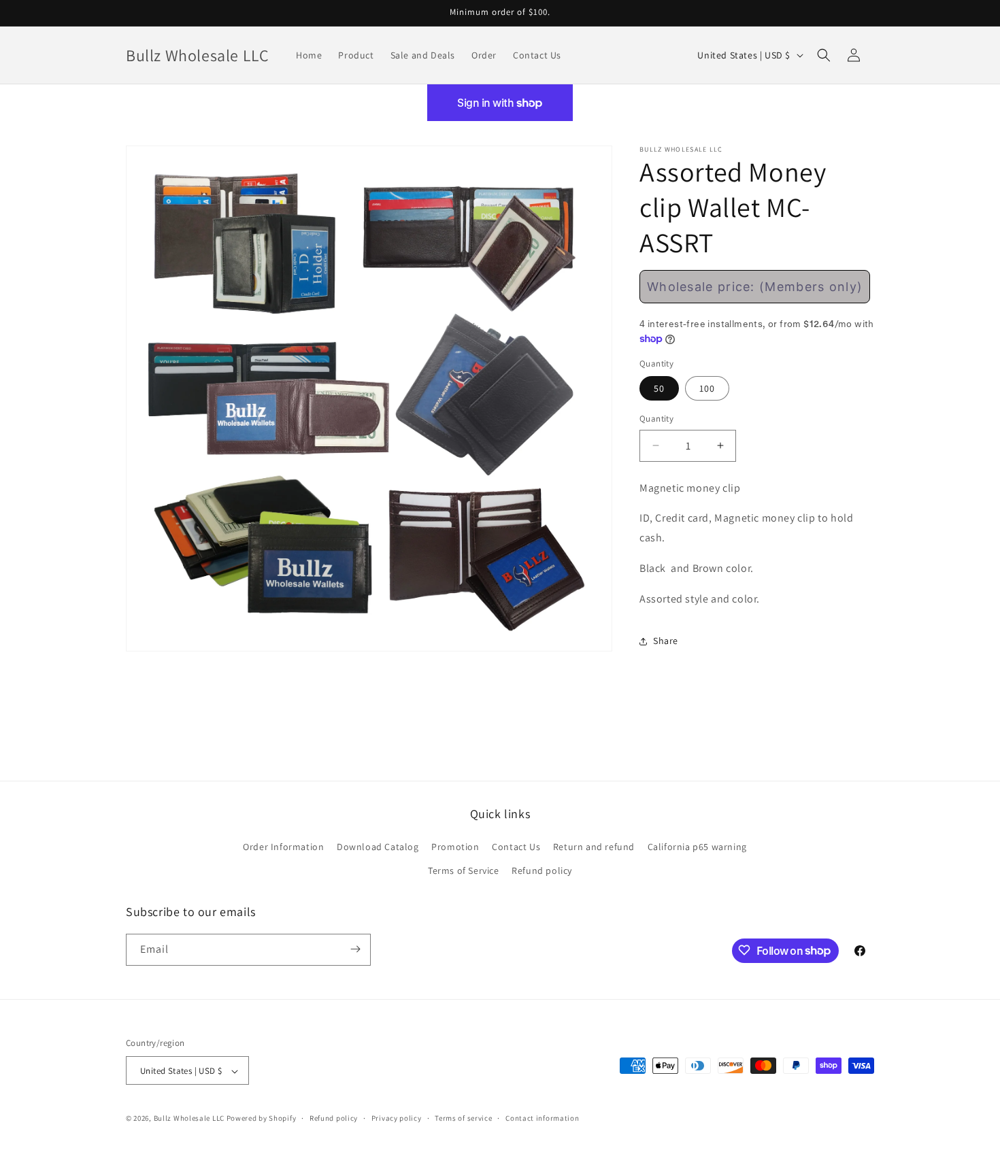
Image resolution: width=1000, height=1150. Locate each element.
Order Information (283, 847)
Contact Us (516, 847)
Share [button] (665, 641)
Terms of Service (463, 871)
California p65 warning (697, 847)
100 (707, 388)
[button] (824, 55)
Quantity (656, 418)
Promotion (455, 847)
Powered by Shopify (262, 1118)
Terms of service (463, 1118)
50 (659, 388)
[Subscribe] (355, 949)
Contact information (542, 1118)
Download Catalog (378, 847)
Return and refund (594, 847)
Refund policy (542, 871)
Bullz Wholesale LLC (189, 1118)
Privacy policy (396, 1118)
